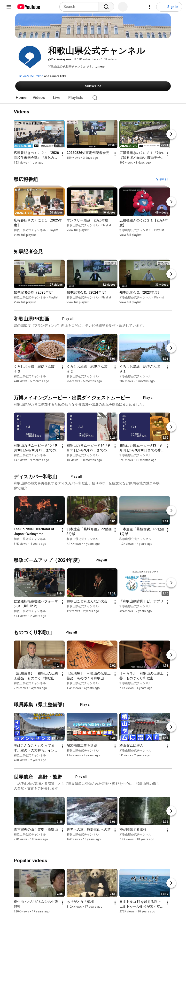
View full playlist (25, 235)
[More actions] (62, 154)
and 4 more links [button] (55, 76)
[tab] (21, 97)
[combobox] (80, 7)
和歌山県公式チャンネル (30, 230)
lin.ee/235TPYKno (31, 76)
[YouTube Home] (28, 7)
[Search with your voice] (123, 7)
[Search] (106, 7)
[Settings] (149, 7)
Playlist (53, 230)
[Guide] (9, 7)
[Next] (171, 134)
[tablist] (93, 97)
